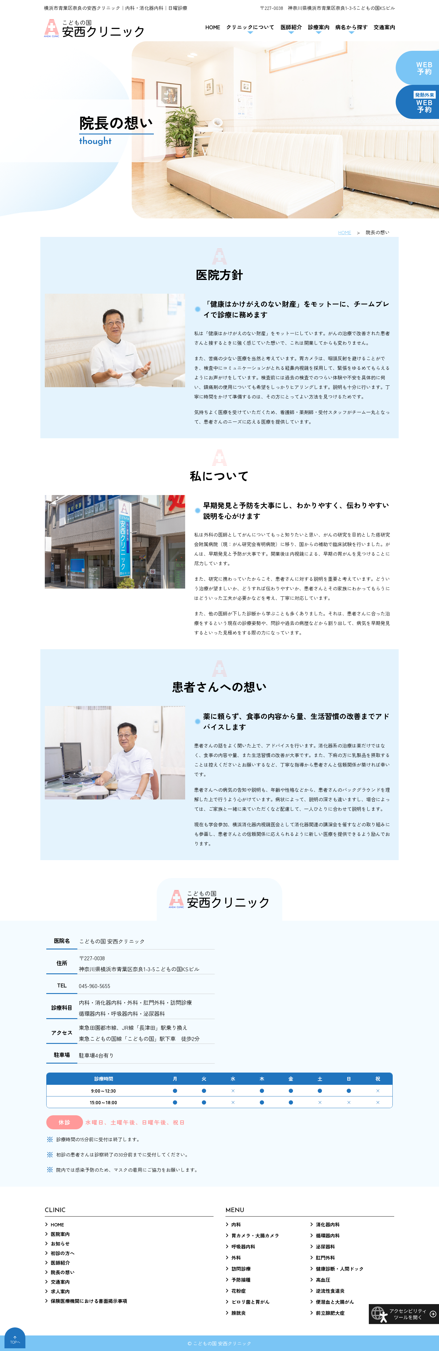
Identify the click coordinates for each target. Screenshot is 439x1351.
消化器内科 (328, 1224)
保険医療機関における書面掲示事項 (89, 1300)
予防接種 (241, 1279)
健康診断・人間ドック (340, 1268)
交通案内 (384, 27)
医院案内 (60, 1233)
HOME (212, 27)
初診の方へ (63, 1253)
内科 (236, 1224)
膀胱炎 (238, 1312)
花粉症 (238, 1290)
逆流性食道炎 (330, 1290)
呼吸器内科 (243, 1246)
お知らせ (60, 1243)
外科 (236, 1257)
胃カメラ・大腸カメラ (255, 1235)
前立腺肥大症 (330, 1312)
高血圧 (323, 1279)
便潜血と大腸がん (335, 1301)
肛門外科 (325, 1257)
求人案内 (60, 1291)
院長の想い (63, 1272)
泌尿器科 (325, 1246)
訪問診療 (241, 1268)
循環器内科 (328, 1235)
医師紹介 (60, 1262)
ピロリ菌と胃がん (250, 1301)
